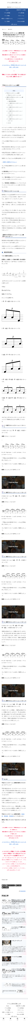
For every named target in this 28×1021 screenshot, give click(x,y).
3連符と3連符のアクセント (10, 162)
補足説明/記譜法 (12, 101)
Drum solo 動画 (20, 1014)
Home (7, 1005)
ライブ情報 (7, 1010)
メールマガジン (20, 1012)
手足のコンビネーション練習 (12, 93)
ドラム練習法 (5, 887)
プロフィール (20, 1010)
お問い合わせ (14, 1016)
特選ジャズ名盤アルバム (7, 1012)
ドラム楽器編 (8, 1008)
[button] (25, 475)
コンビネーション (11, 885)
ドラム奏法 (19, 885)
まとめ (9, 123)
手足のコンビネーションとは (14, 95)
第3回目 (6, 816)
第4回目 (11, 816)
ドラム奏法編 (20, 1008)
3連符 (4, 885)
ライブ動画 (7, 1014)
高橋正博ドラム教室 (20, 1005)
